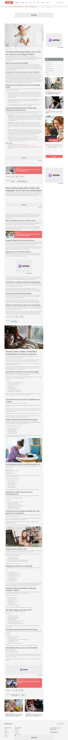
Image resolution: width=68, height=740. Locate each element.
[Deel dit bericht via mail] (22, 176)
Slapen (47, 72)
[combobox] (54, 150)
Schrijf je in (54, 156)
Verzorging (48, 74)
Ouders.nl (8, 724)
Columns (6, 732)
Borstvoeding (48, 61)
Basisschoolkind (15, 695)
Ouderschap (17, 232)
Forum (42, 2)
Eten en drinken (48, 64)
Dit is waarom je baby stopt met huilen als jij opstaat (25, 145)
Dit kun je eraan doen (22, 144)
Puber (38, 2)
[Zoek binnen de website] (57, 3)
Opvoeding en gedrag (49, 70)
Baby (27, 2)
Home (6, 6)
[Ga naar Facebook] (58, 724)
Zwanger (22, 2)
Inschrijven (54, 732)
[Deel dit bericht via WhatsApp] (19, 176)
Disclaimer (16, 730)
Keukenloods (28, 242)
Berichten (6, 735)
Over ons (6, 736)
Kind (34, 2)
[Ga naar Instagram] (62, 724)
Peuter (30, 2)
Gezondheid (18, 168)
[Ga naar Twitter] (60, 724)
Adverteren (7, 734)
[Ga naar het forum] (60, 3)
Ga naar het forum (53, 140)
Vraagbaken (7, 731)
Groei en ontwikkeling (21, 181)
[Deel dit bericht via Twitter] (16, 176)
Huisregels (16, 729)
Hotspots (47, 2)
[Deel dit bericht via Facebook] (13, 176)
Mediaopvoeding (21, 679)
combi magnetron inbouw (12, 276)
